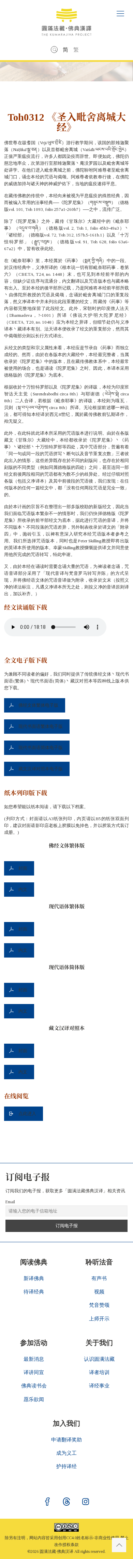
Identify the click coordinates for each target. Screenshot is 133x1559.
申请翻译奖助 (66, 1439)
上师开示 (99, 1318)
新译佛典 (34, 1278)
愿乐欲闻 (34, 1399)
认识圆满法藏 (99, 1359)
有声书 (99, 1278)
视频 (99, 1291)
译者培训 (99, 1372)
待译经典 (34, 1291)
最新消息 (34, 1359)
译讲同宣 (34, 1372)
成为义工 (66, 1453)
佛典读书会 (34, 1385)
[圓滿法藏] (66, 19)
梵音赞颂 (99, 1305)
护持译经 (66, 1466)
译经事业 (99, 1385)
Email (10, 1202)
